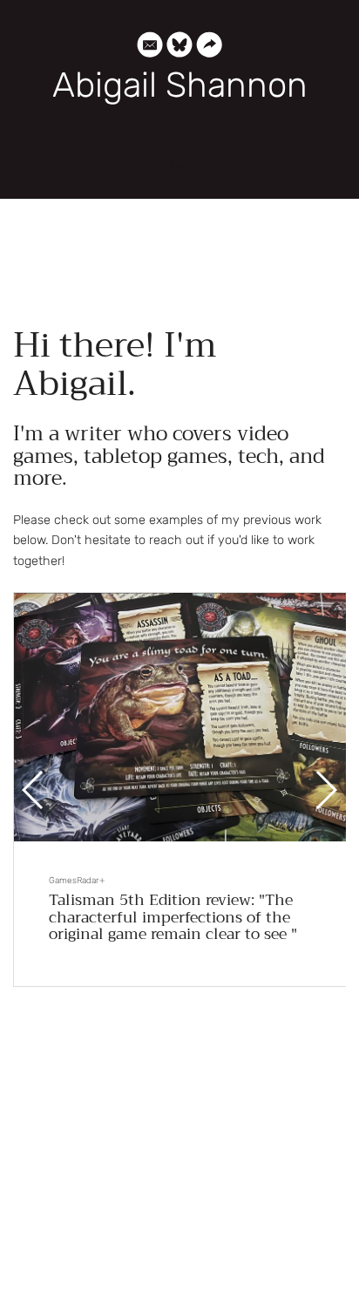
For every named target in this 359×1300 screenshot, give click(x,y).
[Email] (150, 47)
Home (180, 166)
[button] (325, 790)
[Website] (209, 47)
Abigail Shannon (180, 85)
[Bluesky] (179, 47)
